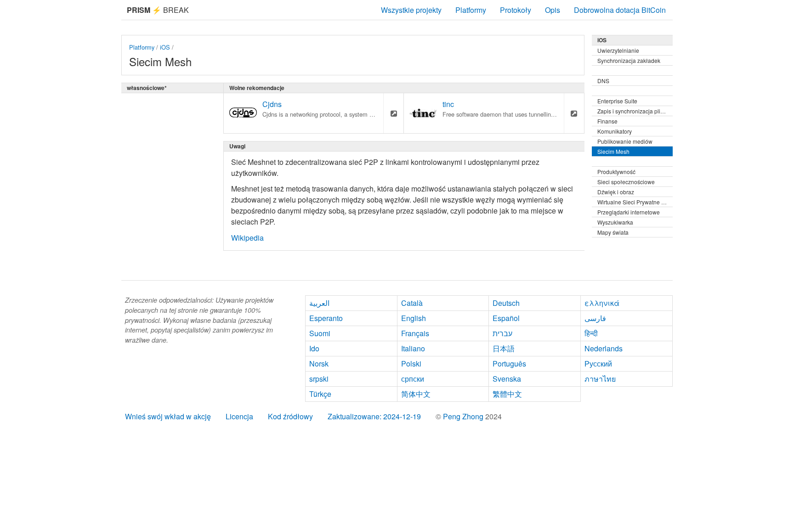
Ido (314, 348)
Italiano (413, 348)
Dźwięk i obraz (615, 192)
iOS (165, 47)
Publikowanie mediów (624, 141)
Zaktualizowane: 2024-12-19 (374, 416)
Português (509, 363)
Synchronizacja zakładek (628, 60)
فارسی (595, 318)
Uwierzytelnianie (618, 50)
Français (415, 333)
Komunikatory (614, 131)
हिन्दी (591, 333)
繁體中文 (507, 394)
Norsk (319, 363)
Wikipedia (247, 237)
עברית (502, 333)
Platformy (470, 10)
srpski (319, 378)
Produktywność (616, 171)
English (413, 318)
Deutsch (506, 303)
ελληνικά (601, 303)
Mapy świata (613, 232)
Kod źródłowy (290, 416)
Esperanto (326, 318)
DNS (603, 81)
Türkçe (320, 394)
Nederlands (603, 348)
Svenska (507, 378)
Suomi (319, 333)
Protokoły (515, 10)
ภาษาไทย (600, 378)
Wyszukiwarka (615, 222)
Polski (411, 363)
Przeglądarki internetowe (628, 212)
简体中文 (416, 394)
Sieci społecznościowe (626, 182)
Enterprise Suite (617, 101)
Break (158, 10)
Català (412, 303)
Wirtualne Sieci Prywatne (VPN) (635, 202)
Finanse (607, 121)
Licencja (239, 416)
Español (506, 318)
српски (412, 378)
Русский (598, 363)
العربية (319, 303)
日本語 (504, 348)
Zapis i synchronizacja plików (633, 111)
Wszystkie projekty (411, 10)
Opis (552, 10)
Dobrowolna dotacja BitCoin (620, 10)
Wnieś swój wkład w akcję (168, 416)
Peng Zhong (464, 416)
